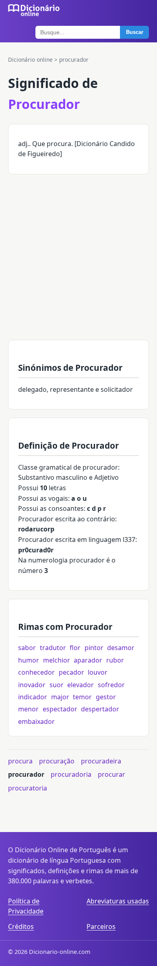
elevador (80, 684)
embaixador (36, 721)
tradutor (53, 647)
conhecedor (36, 672)
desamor (120, 647)
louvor (97, 672)
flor (75, 647)
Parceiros (101, 926)
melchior (56, 660)
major (60, 696)
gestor (106, 696)
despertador (100, 709)
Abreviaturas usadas (118, 901)
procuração (56, 761)
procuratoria (27, 788)
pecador (71, 672)
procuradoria (71, 774)
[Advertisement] (78, 261)
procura (20, 761)
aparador (88, 660)
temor (82, 696)
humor (28, 660)
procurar (111, 774)
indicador (32, 696)
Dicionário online (30, 59)
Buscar (134, 32)
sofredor (111, 684)
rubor (115, 660)
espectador (60, 709)
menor (28, 709)
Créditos (21, 926)
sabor (27, 647)
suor (57, 684)
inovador (31, 684)
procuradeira (101, 761)
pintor (94, 647)
